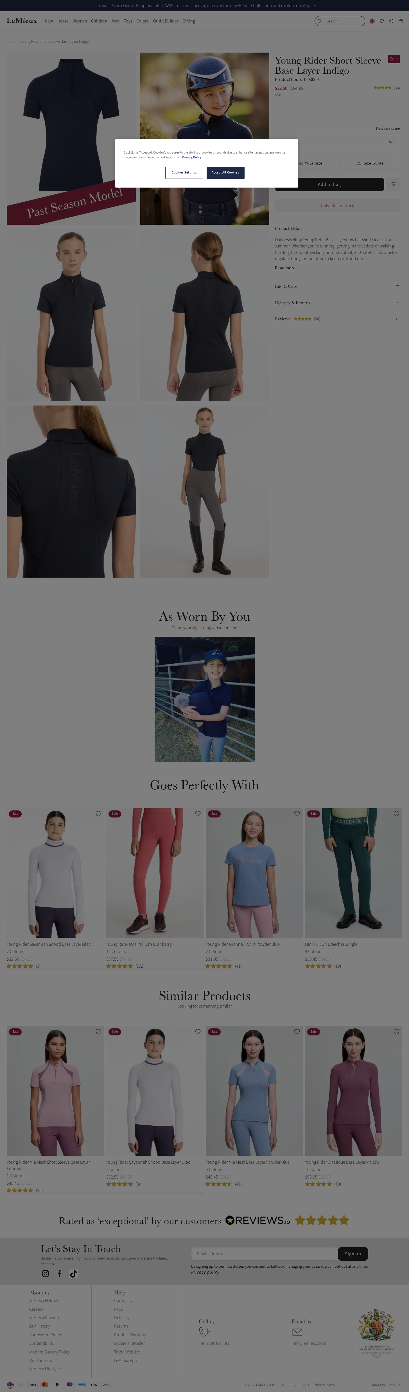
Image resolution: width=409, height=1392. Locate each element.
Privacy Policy (192, 157)
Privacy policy (205, 1272)
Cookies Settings (184, 172)
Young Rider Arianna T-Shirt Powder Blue (243, 944)
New (10, 41)
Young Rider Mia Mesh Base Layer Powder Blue (248, 1162)
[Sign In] (391, 21)
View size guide (388, 128)
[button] (205, 699)
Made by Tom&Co (386, 1385)
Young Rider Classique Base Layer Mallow (342, 1162)
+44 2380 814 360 (215, 1343)
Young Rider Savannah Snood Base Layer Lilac (49, 944)
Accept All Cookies (225, 172)
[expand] (314, 5)
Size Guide (374, 163)
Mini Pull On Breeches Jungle (331, 944)
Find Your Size (308, 163)
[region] (206, 163)
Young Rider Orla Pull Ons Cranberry (139, 944)
